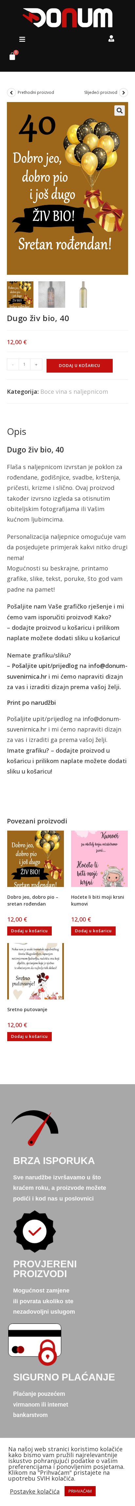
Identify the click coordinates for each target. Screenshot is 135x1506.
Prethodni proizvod (36, 92)
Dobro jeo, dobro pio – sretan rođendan (32, 900)
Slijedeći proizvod (100, 92)
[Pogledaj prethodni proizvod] (11, 92)
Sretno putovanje (27, 1009)
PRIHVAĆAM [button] (80, 1491)
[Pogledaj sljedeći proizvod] (123, 92)
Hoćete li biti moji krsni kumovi (97, 900)
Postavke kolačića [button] (35, 1491)
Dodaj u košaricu (79, 365)
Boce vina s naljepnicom (74, 391)
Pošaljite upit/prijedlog (45, 666)
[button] (22, 39)
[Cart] (9, 58)
